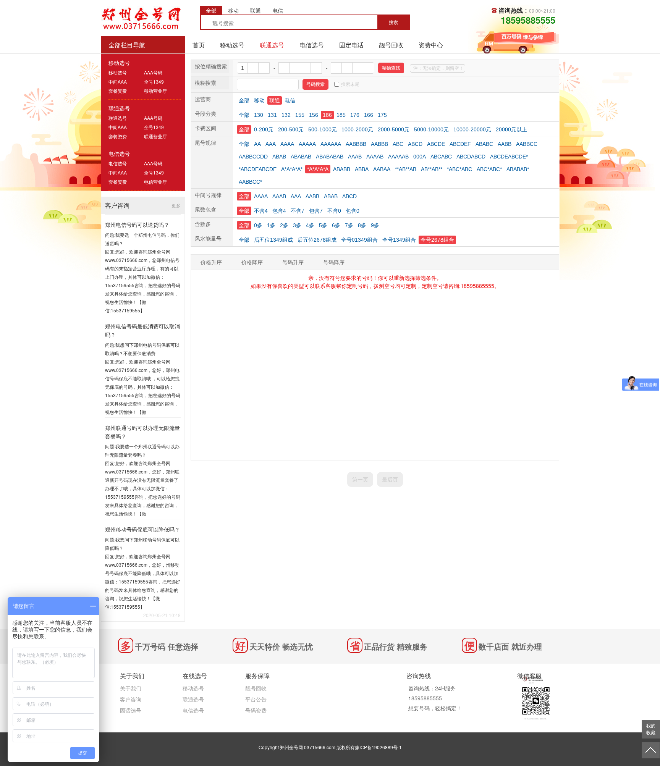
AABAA (381, 169)
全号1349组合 (399, 240)
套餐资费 (117, 90)
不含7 (297, 211)
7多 (349, 225)
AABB (504, 144)
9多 (375, 225)
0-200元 (263, 129)
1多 (271, 225)
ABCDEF (460, 144)
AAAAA (307, 144)
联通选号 (272, 44)
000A (419, 157)
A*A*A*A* (291, 169)
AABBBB (356, 144)
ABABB (341, 169)
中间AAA (117, 81)
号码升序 (293, 262)
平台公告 (256, 699)
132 (286, 115)
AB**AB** (431, 169)
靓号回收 (391, 44)
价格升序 (211, 262)
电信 (290, 100)
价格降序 (252, 262)
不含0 (334, 211)
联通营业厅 (155, 136)
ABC (398, 144)
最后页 (390, 479)
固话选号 (130, 710)
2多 (284, 225)
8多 (362, 225)
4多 (310, 225)
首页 (198, 44)
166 (368, 115)
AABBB (379, 144)
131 (272, 115)
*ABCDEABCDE (258, 169)
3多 (297, 225)
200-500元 (291, 129)
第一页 (360, 479)
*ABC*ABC (459, 169)
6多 (336, 225)
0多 (258, 225)
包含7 (316, 211)
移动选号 (232, 44)
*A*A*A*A (317, 169)
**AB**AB (405, 169)
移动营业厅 (155, 90)
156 (313, 115)
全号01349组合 (359, 240)
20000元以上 (511, 129)
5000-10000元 (431, 129)
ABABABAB (329, 157)
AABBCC (526, 144)
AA (257, 144)
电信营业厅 (155, 181)
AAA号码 (153, 72)
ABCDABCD (470, 157)
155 (299, 115)
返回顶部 (651, 750)
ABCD (415, 144)
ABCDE (436, 144)
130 (258, 115)
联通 (274, 100)
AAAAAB (398, 157)
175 (382, 115)
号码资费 (256, 710)
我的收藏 (650, 729)
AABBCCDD (253, 157)
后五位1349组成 (273, 240)
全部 (244, 100)
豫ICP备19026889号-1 (378, 747)
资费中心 (431, 44)
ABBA (362, 169)
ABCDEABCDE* (509, 157)
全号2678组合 (437, 240)
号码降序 (334, 262)
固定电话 (351, 44)
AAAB (355, 157)
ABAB (279, 157)
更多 (176, 205)
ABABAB (301, 157)
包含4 (279, 211)
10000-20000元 (472, 129)
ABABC (484, 144)
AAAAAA (330, 144)
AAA (270, 144)
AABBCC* (250, 182)
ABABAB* (517, 169)
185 (341, 115)
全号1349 (154, 81)
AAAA (287, 144)
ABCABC (441, 157)
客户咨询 (130, 699)
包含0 (352, 211)
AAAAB (374, 157)
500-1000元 (322, 129)
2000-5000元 (393, 129)
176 (354, 115)
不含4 (261, 211)
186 (327, 115)
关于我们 (130, 688)
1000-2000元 (357, 129)
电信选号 (311, 44)
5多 (323, 225)
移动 (259, 100)
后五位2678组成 (317, 240)
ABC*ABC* (489, 169)
